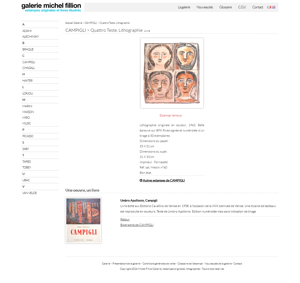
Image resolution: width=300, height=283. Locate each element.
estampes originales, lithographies (181, 268)
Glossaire (225, 7)
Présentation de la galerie (126, 263)
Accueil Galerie (73, 22)
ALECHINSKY (30, 36)
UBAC (26, 180)
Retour (125, 219)
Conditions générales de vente (159, 263)
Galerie (106, 263)
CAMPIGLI (28, 62)
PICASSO (27, 136)
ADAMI (26, 31)
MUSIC (26, 123)
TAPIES (26, 161)
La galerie (184, 7)
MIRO (26, 117)
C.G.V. (242, 7)
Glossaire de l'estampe (190, 263)
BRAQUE (27, 49)
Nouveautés (205, 7)
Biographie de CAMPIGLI (137, 225)
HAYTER (27, 80)
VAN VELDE (29, 193)
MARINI (27, 106)
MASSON (28, 112)
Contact (257, 7)
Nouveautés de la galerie (218, 263)
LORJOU (27, 93)
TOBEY (26, 167)
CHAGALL (28, 68)
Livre (147, 30)
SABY (25, 149)
